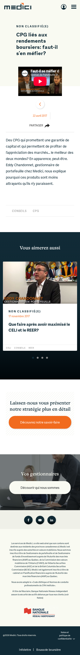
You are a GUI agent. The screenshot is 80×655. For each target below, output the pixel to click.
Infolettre (25, 650)
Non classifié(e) (32, 26)
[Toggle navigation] (74, 6)
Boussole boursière (48, 650)
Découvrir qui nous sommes (40, 487)
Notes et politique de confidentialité (65, 635)
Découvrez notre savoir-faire (40, 422)
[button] (33, 358)
